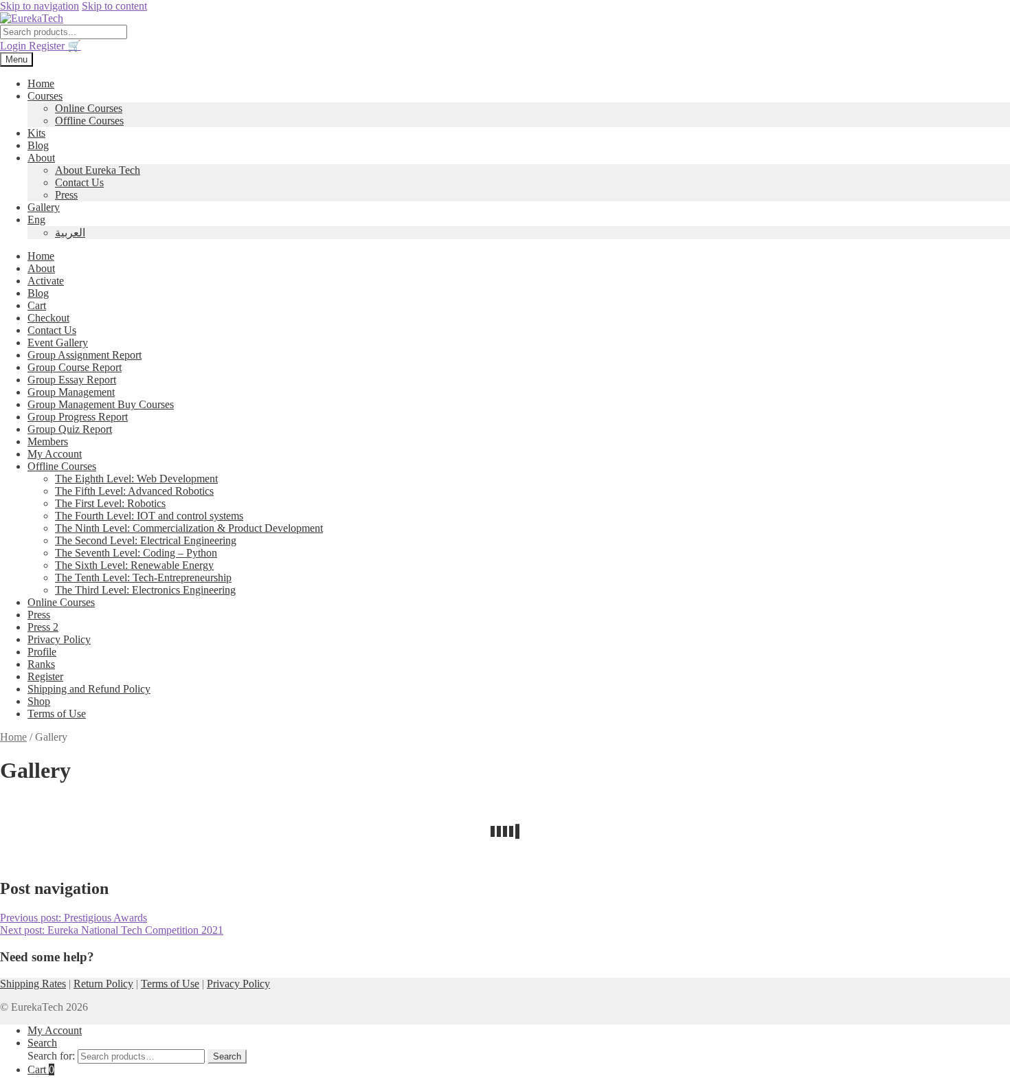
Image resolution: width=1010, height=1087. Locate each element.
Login (14, 46)
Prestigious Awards (73, 917)
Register (48, 46)
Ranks (41, 664)
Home (40, 83)
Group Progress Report (77, 417)
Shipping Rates (33, 983)
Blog (38, 145)
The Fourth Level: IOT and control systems (149, 516)
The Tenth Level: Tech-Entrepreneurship (143, 577)
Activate (45, 281)
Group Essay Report (71, 379)
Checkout (48, 318)
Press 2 (42, 627)
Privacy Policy (59, 639)
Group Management (71, 392)
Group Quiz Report (69, 429)
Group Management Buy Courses (100, 404)
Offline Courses (89, 120)
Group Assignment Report (84, 355)
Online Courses (88, 108)
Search (42, 1043)
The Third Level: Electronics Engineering (145, 590)
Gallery (43, 207)
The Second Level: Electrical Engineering (145, 540)
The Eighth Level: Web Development (136, 478)
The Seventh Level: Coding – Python (136, 553)
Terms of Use (56, 713)
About (41, 158)
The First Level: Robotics (110, 503)
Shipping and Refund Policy (88, 689)
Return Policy (103, 983)
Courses (45, 96)
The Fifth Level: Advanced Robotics (134, 491)
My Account (54, 454)
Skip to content (114, 6)
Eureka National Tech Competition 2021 (111, 930)
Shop (38, 701)
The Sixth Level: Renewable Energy (134, 565)
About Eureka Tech (97, 170)
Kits (36, 133)
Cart (36, 305)
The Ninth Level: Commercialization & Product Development (189, 528)
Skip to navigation (39, 6)
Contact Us (79, 182)
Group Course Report (74, 367)
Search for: (51, 1056)
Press (66, 195)
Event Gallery (57, 342)
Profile (41, 652)
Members (47, 441)
